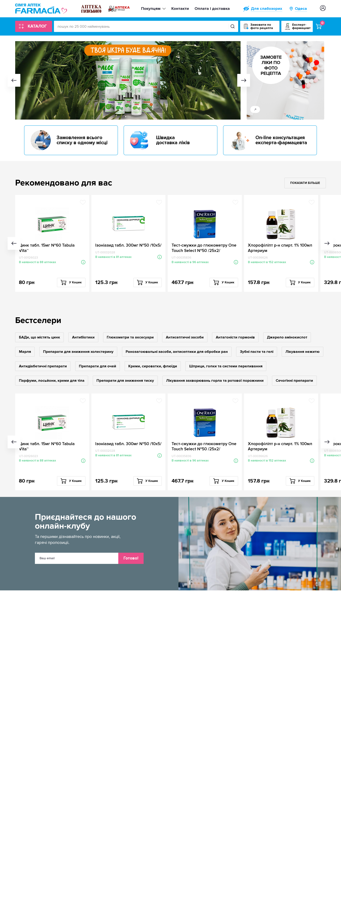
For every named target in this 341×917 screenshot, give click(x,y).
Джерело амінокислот (287, 337)
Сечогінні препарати (294, 380)
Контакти (180, 8)
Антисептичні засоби (185, 337)
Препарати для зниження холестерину (78, 351)
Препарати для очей (97, 366)
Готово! (130, 558)
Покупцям (151, 8)
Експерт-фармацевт (301, 26)
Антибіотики (83, 337)
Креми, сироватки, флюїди (152, 366)
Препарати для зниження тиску (125, 380)
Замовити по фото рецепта (261, 26)
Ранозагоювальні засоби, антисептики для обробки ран (177, 351)
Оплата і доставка (212, 8)
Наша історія (155, 12)
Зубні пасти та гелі (256, 351)
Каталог (37, 26)
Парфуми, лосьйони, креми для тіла (51, 380)
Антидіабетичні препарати (43, 366)
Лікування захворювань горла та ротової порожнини (215, 380)
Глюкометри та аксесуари (130, 337)
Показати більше (305, 183)
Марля (25, 351)
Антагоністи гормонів (235, 337)
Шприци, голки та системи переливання (226, 366)
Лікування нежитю (302, 351)
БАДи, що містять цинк (39, 337)
